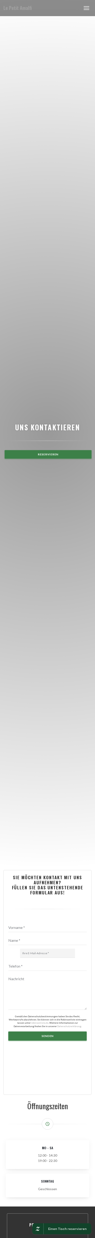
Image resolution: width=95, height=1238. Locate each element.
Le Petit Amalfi (17, 8)
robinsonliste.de (39, 1022)
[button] (86, 8)
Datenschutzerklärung (69, 1026)
